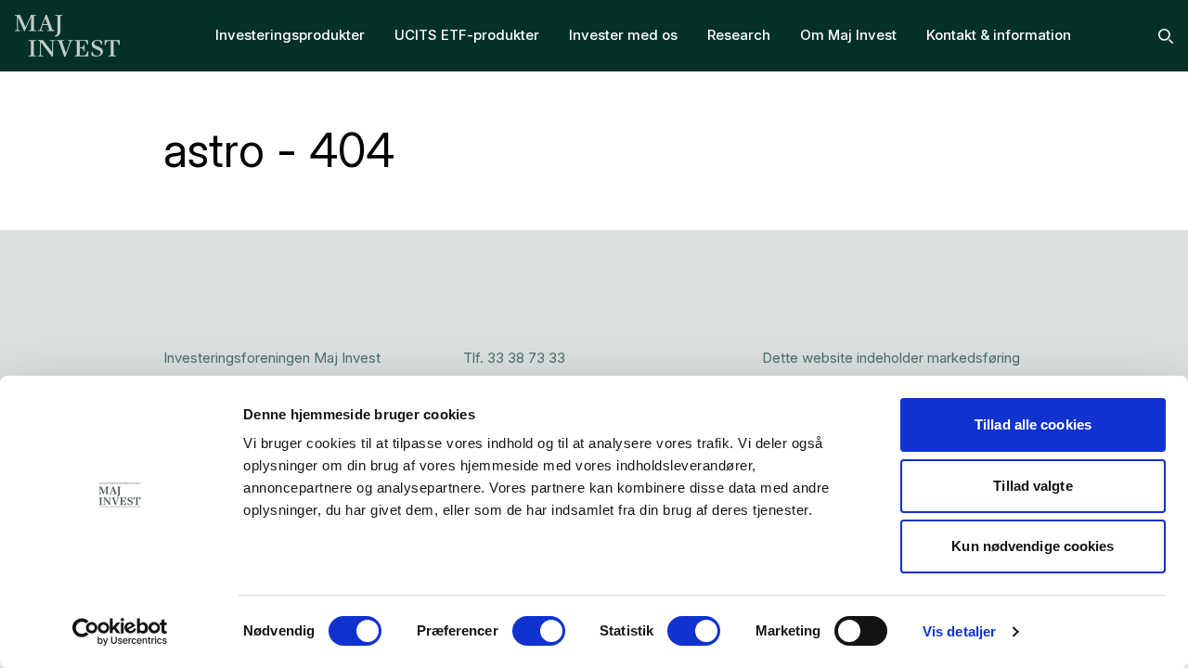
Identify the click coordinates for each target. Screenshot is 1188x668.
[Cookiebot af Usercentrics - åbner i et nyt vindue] (120, 632)
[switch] (538, 631)
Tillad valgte (1032, 486)
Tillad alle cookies (1033, 424)
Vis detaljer (959, 631)
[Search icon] (1165, 36)
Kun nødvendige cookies (1032, 546)
